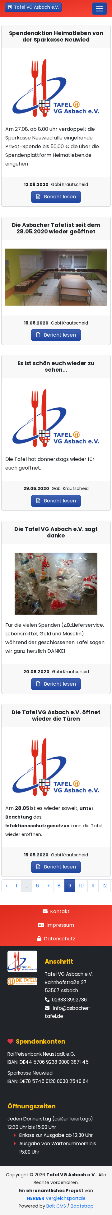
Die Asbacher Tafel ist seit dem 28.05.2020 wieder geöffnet (56, 228)
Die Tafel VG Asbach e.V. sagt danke (56, 532)
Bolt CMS (56, 1206)
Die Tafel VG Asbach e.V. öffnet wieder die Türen (56, 715)
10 (81, 885)
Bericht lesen (59, 196)
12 (104, 885)
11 (93, 885)
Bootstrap (82, 1206)
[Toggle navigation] (99, 8)
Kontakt (60, 911)
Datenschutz (59, 938)
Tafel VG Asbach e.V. (36, 7)
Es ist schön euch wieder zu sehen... (55, 366)
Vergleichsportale (56, 1198)
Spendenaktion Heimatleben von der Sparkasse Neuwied (56, 36)
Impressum (60, 925)
